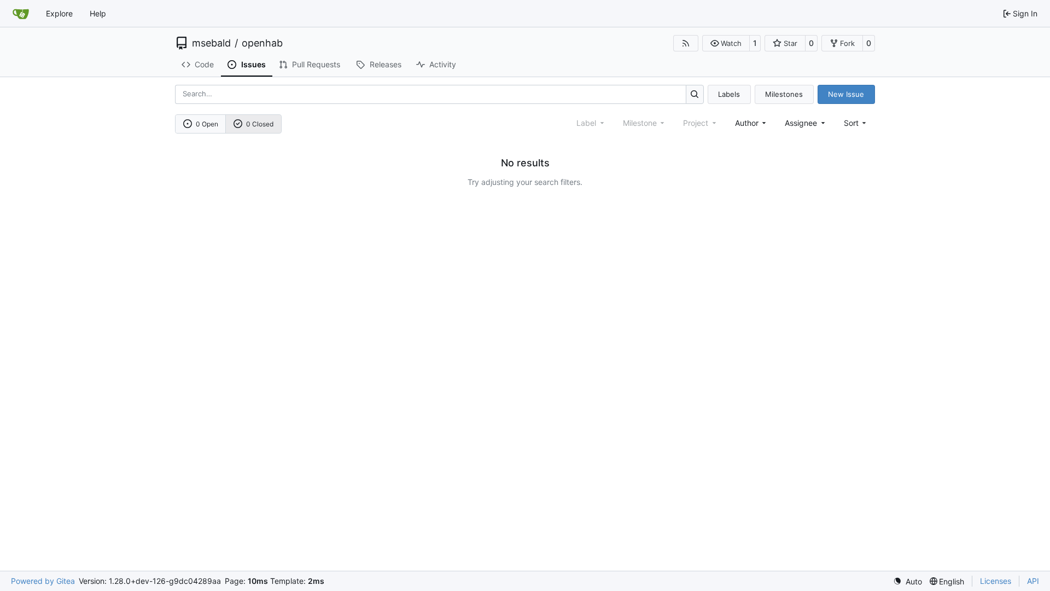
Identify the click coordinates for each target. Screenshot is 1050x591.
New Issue (846, 94)
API (1033, 581)
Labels (729, 94)
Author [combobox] (747, 123)
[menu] (856, 123)
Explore (59, 13)
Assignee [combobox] (801, 123)
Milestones (784, 94)
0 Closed (259, 124)
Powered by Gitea (43, 581)
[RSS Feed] (685, 43)
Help (98, 13)
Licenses (995, 581)
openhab (262, 43)
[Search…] (695, 94)
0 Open (207, 124)
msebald (211, 43)
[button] (726, 43)
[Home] (20, 14)
